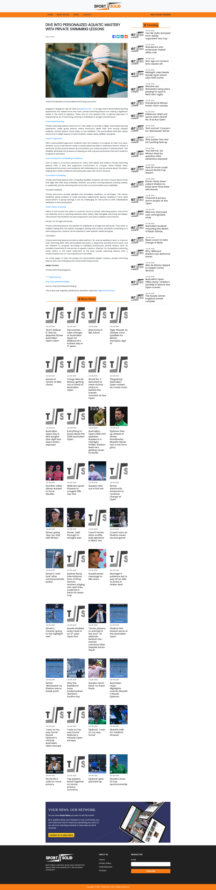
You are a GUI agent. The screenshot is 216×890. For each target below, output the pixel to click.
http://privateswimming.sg (57, 281)
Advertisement (105, 867)
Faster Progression (54, 138)
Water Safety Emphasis (56, 207)
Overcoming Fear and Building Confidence (64, 158)
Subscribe (150, 871)
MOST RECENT (63, 14)
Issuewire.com (84, 109)
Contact (102, 870)
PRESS (76, 14)
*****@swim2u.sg (53, 277)
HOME (50, 14)
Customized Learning (55, 121)
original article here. (106, 290)
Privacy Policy (105, 863)
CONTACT (87, 14)
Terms (102, 859)
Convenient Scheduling (56, 175)
